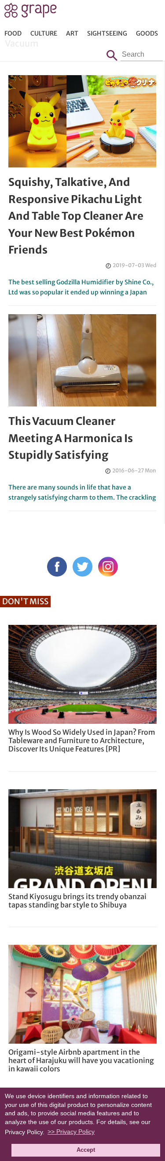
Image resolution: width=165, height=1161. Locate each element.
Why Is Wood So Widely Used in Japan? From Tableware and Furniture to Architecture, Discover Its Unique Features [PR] (81, 740)
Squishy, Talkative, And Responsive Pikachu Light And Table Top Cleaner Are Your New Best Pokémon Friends (75, 216)
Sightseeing (107, 33)
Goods (147, 33)
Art (72, 33)
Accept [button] (86, 1150)
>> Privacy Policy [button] (71, 1131)
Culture (43, 33)
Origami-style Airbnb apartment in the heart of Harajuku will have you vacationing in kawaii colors (81, 1060)
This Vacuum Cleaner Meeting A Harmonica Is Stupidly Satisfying (70, 438)
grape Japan (30, 12)
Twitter (82, 567)
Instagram (108, 567)
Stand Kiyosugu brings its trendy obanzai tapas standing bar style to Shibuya (77, 900)
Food (13, 33)
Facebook (57, 567)
